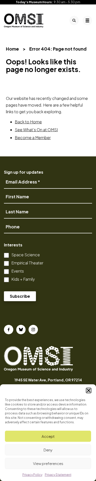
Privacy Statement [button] (58, 475)
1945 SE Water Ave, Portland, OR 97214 (48, 380)
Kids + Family (23, 279)
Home (12, 49)
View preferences (48, 463)
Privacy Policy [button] (32, 475)
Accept (48, 436)
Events (17, 271)
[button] (88, 390)
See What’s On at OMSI (36, 129)
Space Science (25, 254)
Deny (48, 449)
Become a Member (33, 137)
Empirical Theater (27, 262)
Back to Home (28, 121)
